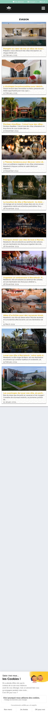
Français (32, 2)
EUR (43, 2)
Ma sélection (19, 2)
